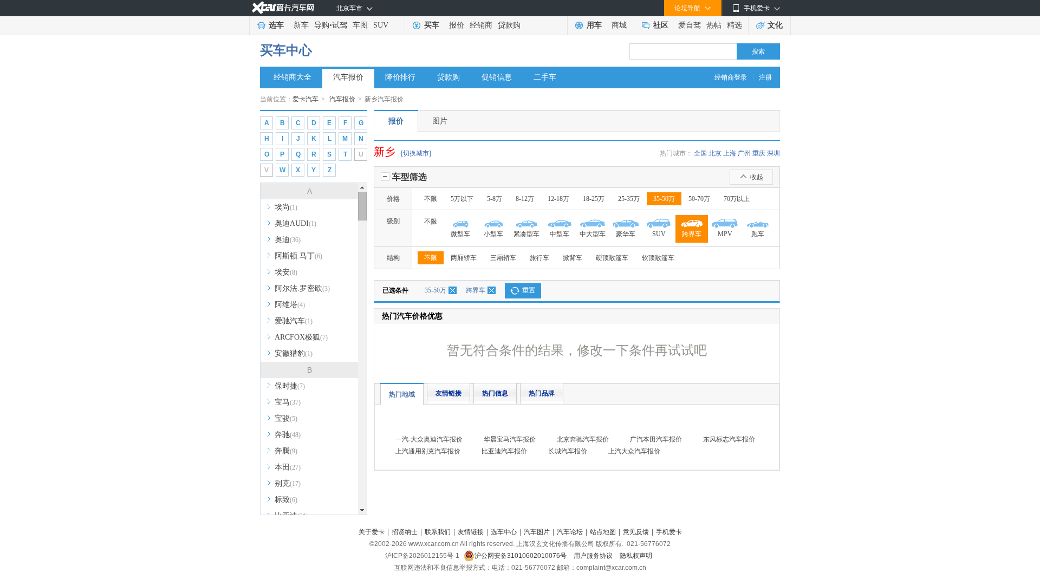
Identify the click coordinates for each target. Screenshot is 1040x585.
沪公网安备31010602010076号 (521, 556)
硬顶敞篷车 (612, 258)
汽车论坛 (570, 532)
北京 (715, 153)
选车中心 (504, 532)
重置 (528, 290)
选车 (276, 25)
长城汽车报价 (567, 451)
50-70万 (699, 199)
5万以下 (462, 199)
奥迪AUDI (295, 223)
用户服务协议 (594, 556)
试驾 (339, 25)
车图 (360, 25)
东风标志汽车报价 (729, 439)
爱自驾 (689, 25)
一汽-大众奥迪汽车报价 (429, 439)
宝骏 (286, 418)
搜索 (758, 51)
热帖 (714, 25)
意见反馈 (636, 532)
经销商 (481, 25)
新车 (301, 25)
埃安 (286, 272)
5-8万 (494, 199)
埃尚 (286, 207)
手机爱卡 (669, 532)
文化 (775, 25)
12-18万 (558, 199)
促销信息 (497, 77)
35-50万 (664, 199)
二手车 (545, 77)
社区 (660, 25)
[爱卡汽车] (283, 8)
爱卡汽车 (305, 99)
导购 (321, 25)
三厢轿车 (503, 258)
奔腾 (286, 451)
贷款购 (509, 25)
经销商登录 (730, 77)
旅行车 (539, 258)
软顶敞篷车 (658, 258)
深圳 (773, 153)
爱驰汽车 (294, 321)
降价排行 (400, 77)
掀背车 (572, 258)
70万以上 (737, 199)
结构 (393, 258)
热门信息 (495, 393)
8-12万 (525, 199)
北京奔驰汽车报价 (583, 439)
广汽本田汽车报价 (656, 439)
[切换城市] (416, 153)
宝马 (288, 402)
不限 (430, 199)
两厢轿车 (464, 258)
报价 (456, 25)
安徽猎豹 (294, 353)
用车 (594, 25)
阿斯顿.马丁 (298, 256)
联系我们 (438, 532)
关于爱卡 (372, 532)
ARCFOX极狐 (301, 337)
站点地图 (603, 532)
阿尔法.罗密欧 (302, 288)
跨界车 (475, 290)
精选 (734, 25)
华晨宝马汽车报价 (510, 439)
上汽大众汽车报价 (634, 451)
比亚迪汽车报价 (504, 451)
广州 (744, 153)
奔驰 (288, 435)
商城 (619, 25)
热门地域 (402, 394)
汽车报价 (348, 77)
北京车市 (349, 8)
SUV (380, 25)
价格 (393, 199)
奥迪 (288, 240)
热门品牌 (542, 393)
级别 (393, 221)
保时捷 (290, 386)
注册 (765, 77)
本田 (288, 467)
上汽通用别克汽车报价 (427, 451)
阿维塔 (290, 305)
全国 (700, 153)
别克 (288, 483)
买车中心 (286, 50)
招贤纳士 (405, 532)
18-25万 (593, 199)
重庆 (758, 153)
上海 (729, 153)
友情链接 (448, 393)
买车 (431, 25)
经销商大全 (292, 77)
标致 (286, 500)
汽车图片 (537, 532)
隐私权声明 (636, 556)
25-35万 (629, 199)
